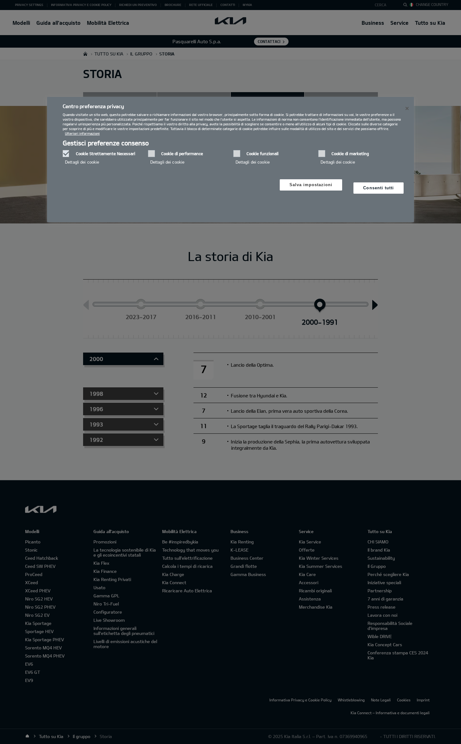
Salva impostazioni (311, 184)
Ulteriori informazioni (82, 133)
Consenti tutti (378, 188)
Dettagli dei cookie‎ (82, 162)
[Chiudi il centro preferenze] (407, 108)
